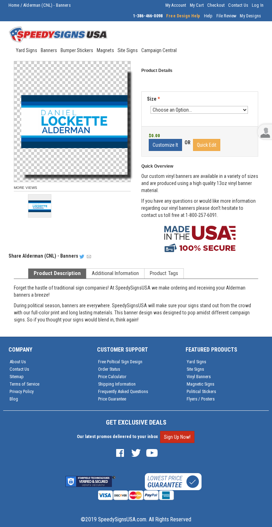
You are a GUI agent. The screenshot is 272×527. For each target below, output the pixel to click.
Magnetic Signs (200, 384)
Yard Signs (196, 361)
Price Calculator (112, 376)
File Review (226, 15)
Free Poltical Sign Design (120, 361)
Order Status (109, 369)
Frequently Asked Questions (123, 391)
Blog (14, 399)
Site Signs (195, 369)
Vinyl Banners (199, 376)
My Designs (250, 15)
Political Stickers (201, 391)
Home (13, 5)
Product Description (57, 273)
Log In (258, 5)
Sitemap (17, 376)
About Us (18, 361)
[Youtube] (151, 452)
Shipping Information (117, 384)
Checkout (216, 5)
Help (208, 15)
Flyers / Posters (201, 399)
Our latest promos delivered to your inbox (117, 436)
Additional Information (115, 273)
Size (153, 99)
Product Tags (164, 273)
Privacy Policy (22, 391)
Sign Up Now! (177, 437)
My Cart (197, 5)
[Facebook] (120, 452)
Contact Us (238, 5)
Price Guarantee (112, 399)
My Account (175, 5)
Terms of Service (24, 384)
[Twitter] (136, 452)
